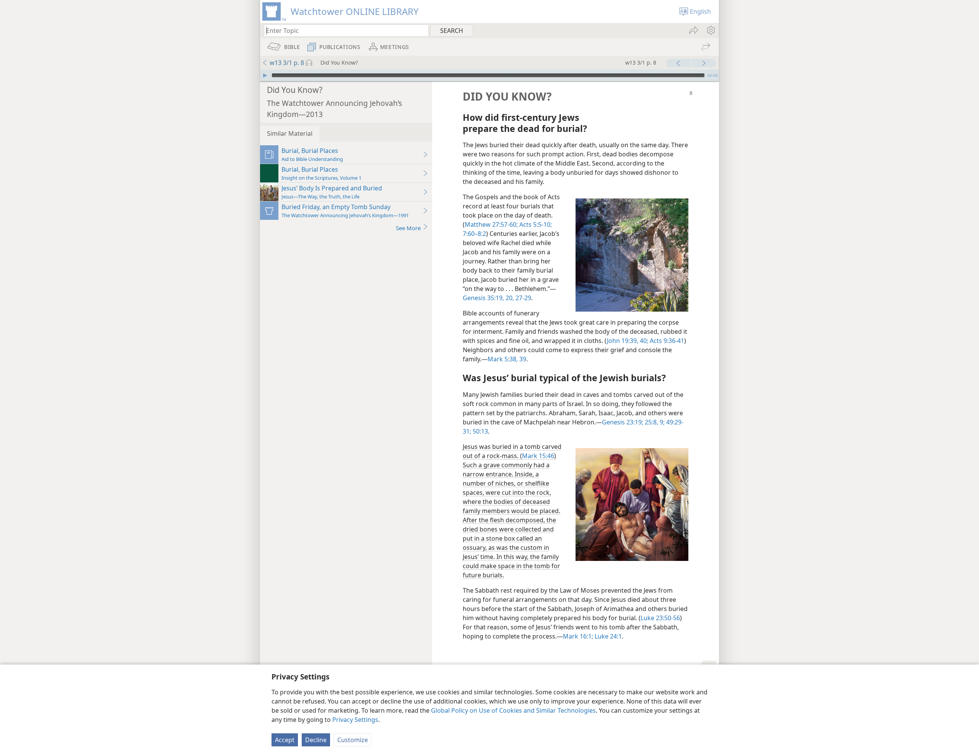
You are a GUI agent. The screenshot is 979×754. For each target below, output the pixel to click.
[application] (489, 75)
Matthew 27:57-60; (491, 224)
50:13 (479, 431)
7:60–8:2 (474, 233)
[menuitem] (710, 30)
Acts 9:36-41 (666, 340)
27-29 (522, 298)
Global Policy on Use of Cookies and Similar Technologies (513, 710)
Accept (284, 740)
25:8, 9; (654, 422)
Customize (352, 740)
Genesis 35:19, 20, (488, 298)
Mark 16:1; (578, 636)
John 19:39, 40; (627, 340)
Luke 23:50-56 (660, 618)
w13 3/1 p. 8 (287, 62)
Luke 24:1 (607, 636)
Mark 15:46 (538, 456)
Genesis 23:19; (622, 422)
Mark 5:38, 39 (507, 359)
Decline (316, 740)
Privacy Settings (355, 719)
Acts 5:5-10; (535, 224)
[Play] (265, 75)
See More (408, 228)
